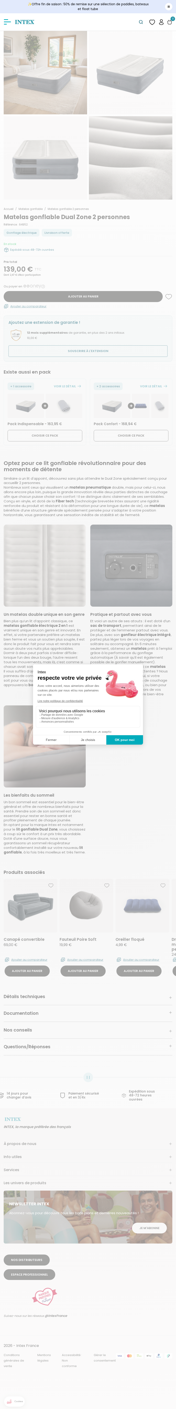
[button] (161, 21)
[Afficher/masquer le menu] (7, 22)
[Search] (141, 22)
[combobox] (141, 22)
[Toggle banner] (168, 6)
